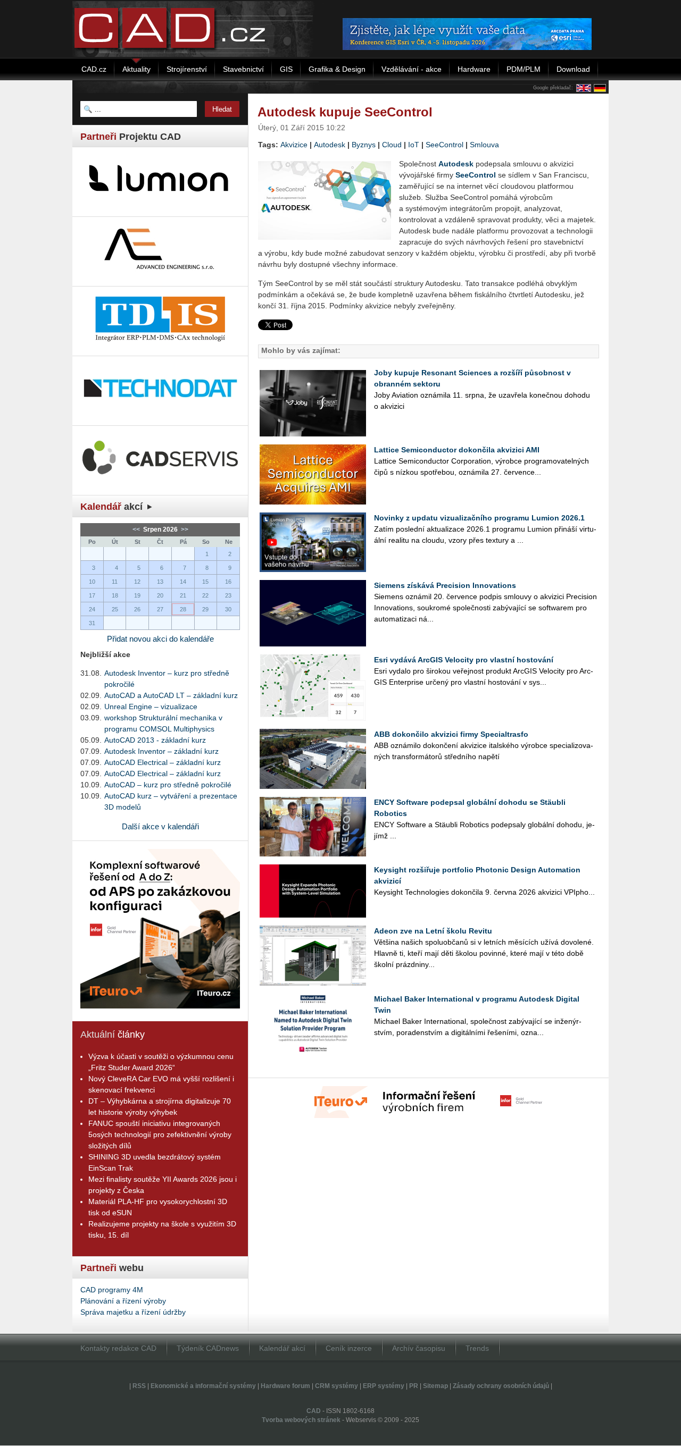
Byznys (364, 144)
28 (183, 609)
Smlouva (484, 144)
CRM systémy (336, 1386)
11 (115, 581)
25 (115, 609)
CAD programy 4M (111, 1289)
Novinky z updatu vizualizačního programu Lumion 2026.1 (479, 518)
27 (160, 609)
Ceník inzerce (349, 1348)
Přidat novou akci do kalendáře (160, 638)
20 (160, 595)
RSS (139, 1386)
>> (183, 529)
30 (228, 609)
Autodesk (329, 144)
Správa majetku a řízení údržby (133, 1312)
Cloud (392, 144)
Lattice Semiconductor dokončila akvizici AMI (456, 449)
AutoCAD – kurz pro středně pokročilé (167, 784)
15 (205, 581)
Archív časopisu (418, 1348)
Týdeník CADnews (208, 1348)
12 (137, 581)
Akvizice (294, 144)
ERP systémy (383, 1386)
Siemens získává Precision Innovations (445, 585)
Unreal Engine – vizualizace (150, 706)
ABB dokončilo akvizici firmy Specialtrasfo (451, 734)
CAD (313, 1411)
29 (205, 609)
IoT (413, 144)
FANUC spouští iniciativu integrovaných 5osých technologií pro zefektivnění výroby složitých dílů (159, 1134)
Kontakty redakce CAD (118, 1348)
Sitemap (435, 1386)
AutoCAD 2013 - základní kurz (155, 740)
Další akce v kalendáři (160, 826)
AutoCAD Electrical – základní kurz (162, 762)
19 (137, 595)
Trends (477, 1348)
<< (137, 529)
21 (183, 595)
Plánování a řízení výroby (123, 1301)
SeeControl (444, 144)
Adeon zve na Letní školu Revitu (433, 931)
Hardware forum (285, 1386)
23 (228, 595)
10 (92, 581)
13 (160, 581)
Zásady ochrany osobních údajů (501, 1386)
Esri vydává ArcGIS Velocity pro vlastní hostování (463, 659)
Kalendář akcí (282, 1348)
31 (92, 623)
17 (92, 595)
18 (115, 595)
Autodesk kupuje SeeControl (345, 112)
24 (92, 609)
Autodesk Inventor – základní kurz (161, 751)
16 (228, 581)
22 (205, 595)
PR (413, 1386)
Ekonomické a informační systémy (203, 1386)
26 (137, 609)
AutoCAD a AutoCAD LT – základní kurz (171, 695)
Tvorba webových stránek (301, 1420)
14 (183, 581)
